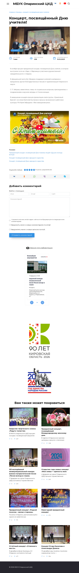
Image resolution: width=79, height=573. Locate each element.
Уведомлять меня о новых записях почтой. (28, 229)
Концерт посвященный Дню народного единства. (26, 158)
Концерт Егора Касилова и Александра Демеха (52, 547)
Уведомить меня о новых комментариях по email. (31, 225)
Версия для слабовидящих (41, 248)
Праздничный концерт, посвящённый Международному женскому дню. (53, 432)
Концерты (15, 50)
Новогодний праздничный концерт (52, 511)
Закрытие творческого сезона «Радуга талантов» (22, 430)
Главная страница (15, 12)
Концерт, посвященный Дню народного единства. (26, 161)
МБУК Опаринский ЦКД (33, 4)
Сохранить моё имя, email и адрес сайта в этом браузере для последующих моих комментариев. (37, 220)
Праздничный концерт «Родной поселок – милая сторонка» (23, 511)
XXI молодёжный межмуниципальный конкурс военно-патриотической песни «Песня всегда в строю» (22, 473)
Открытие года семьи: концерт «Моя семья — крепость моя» (55, 470)
